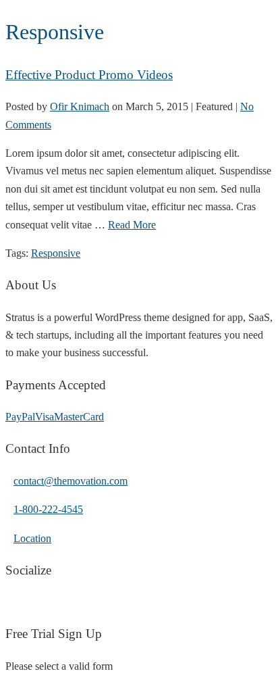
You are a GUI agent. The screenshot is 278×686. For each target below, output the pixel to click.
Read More (132, 224)
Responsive (55, 253)
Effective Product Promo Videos (89, 75)
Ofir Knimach (79, 106)
